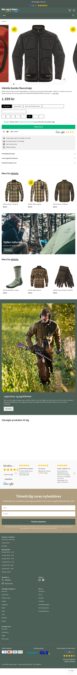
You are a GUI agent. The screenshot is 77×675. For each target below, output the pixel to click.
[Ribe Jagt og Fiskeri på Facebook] (43, 580)
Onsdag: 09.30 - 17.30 (8, 559)
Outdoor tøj (5, 595)
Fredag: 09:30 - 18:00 (7, 565)
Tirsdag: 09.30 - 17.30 (8, 555)
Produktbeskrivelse (8, 154)
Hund (3, 614)
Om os (40, 595)
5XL (42, 116)
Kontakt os (41, 591)
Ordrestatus (5, 632)
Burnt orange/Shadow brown (53, 106)
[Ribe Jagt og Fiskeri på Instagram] (39, 580)
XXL (23, 116)
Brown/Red (17, 106)
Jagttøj (4, 601)
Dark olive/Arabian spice (32, 106)
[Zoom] (64, 79)
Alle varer (4, 591)
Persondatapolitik (43, 608)
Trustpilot (41, 601)
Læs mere (56, 93)
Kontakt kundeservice (9, 163)
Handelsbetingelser (43, 605)
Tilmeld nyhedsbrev (38, 522)
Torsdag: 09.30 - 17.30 (8, 562)
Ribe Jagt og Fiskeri (11, 664)
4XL (35, 116)
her (35, 528)
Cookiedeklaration (43, 611)
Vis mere (8, 250)
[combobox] (38, 15)
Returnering (5, 639)
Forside (4, 21)
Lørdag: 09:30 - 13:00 (7, 569)
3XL (29, 116)
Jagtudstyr (5, 605)
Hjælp (3, 636)
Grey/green (6, 106)
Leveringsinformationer (10, 158)
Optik (3, 611)
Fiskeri (3, 608)
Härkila (14, 173)
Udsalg (4, 621)
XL (18, 116)
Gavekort (4, 618)
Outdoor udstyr (6, 598)
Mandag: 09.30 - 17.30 (8, 552)
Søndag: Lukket (6, 572)
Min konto (4, 629)
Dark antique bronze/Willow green (14, 111)
